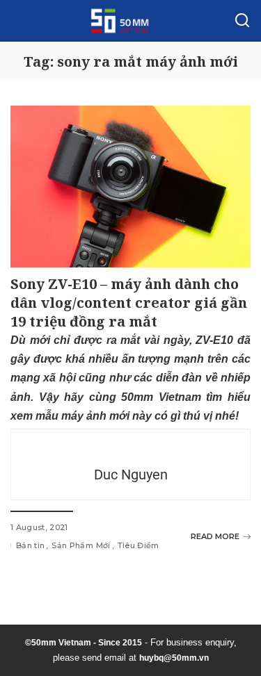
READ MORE (215, 536)
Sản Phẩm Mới (81, 545)
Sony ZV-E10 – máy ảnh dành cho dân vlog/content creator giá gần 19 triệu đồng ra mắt (128, 302)
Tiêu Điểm (138, 545)
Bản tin (30, 545)
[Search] (242, 21)
